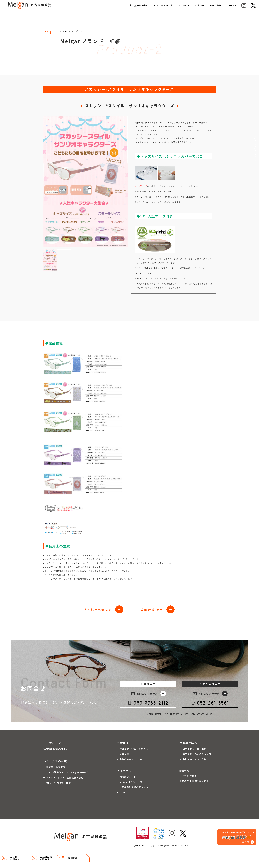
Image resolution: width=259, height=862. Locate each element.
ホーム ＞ (65, 31)
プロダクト (184, 5)
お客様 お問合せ (15, 858)
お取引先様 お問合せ (46, 858)
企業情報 (200, 5)
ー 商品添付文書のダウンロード (134, 787)
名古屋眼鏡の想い (139, 5)
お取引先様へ (217, 5)
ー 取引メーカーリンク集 (192, 759)
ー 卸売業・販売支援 (54, 767)
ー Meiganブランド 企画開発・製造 (63, 777)
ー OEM (120, 792)
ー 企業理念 (122, 754)
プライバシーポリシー (146, 845)
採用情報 (73, 858)
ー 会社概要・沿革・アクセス (132, 748)
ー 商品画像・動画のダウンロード (197, 754)
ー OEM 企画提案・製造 (57, 782)
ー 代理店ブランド (126, 776)
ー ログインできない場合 (192, 748)
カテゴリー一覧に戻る (102, 609)
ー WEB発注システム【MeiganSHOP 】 (66, 772)
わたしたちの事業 (163, 5)
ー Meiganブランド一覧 (129, 782)
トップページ (52, 743)
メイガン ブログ (188, 775)
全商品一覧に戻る (156, 609)
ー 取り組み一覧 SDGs (129, 759)
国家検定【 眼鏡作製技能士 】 (195, 781)
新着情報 (184, 770)
